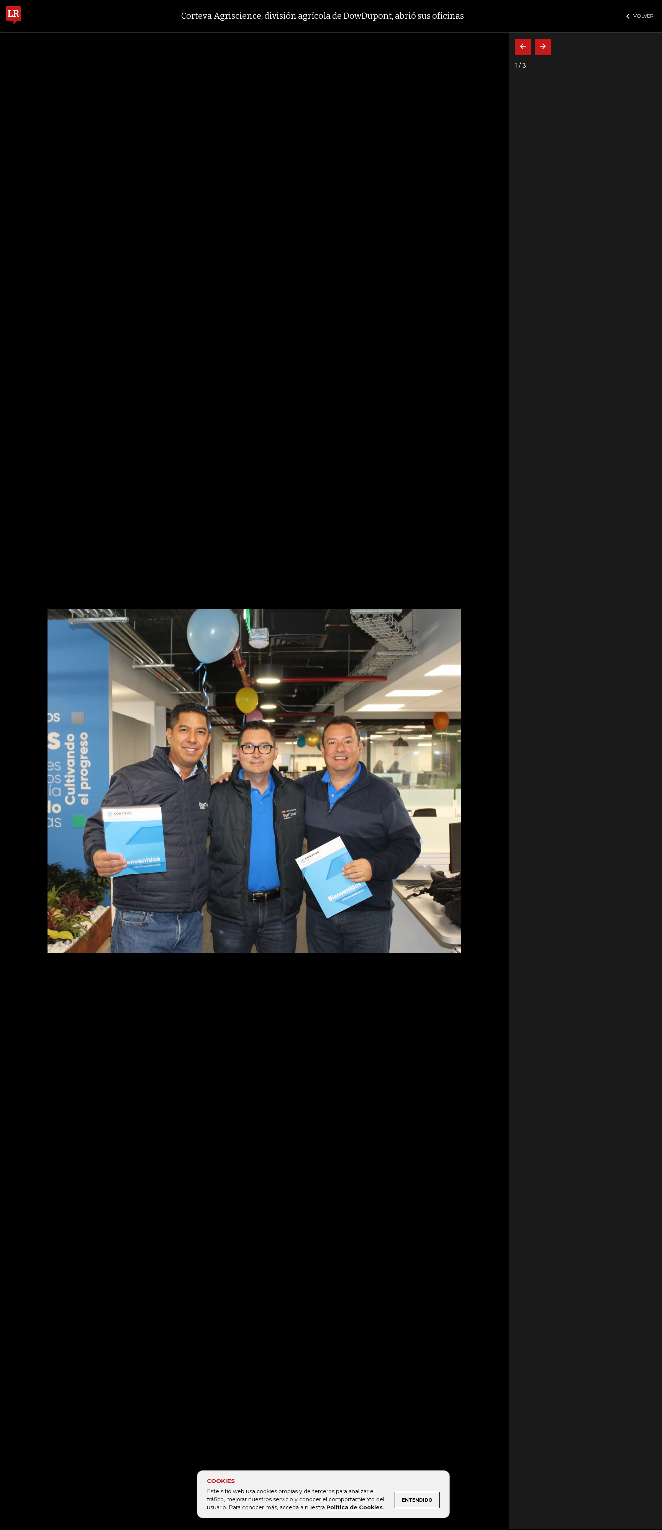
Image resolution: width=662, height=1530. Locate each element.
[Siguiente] (543, 47)
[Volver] (523, 47)
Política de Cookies (354, 1507)
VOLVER (643, 16)
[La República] (13, 16)
